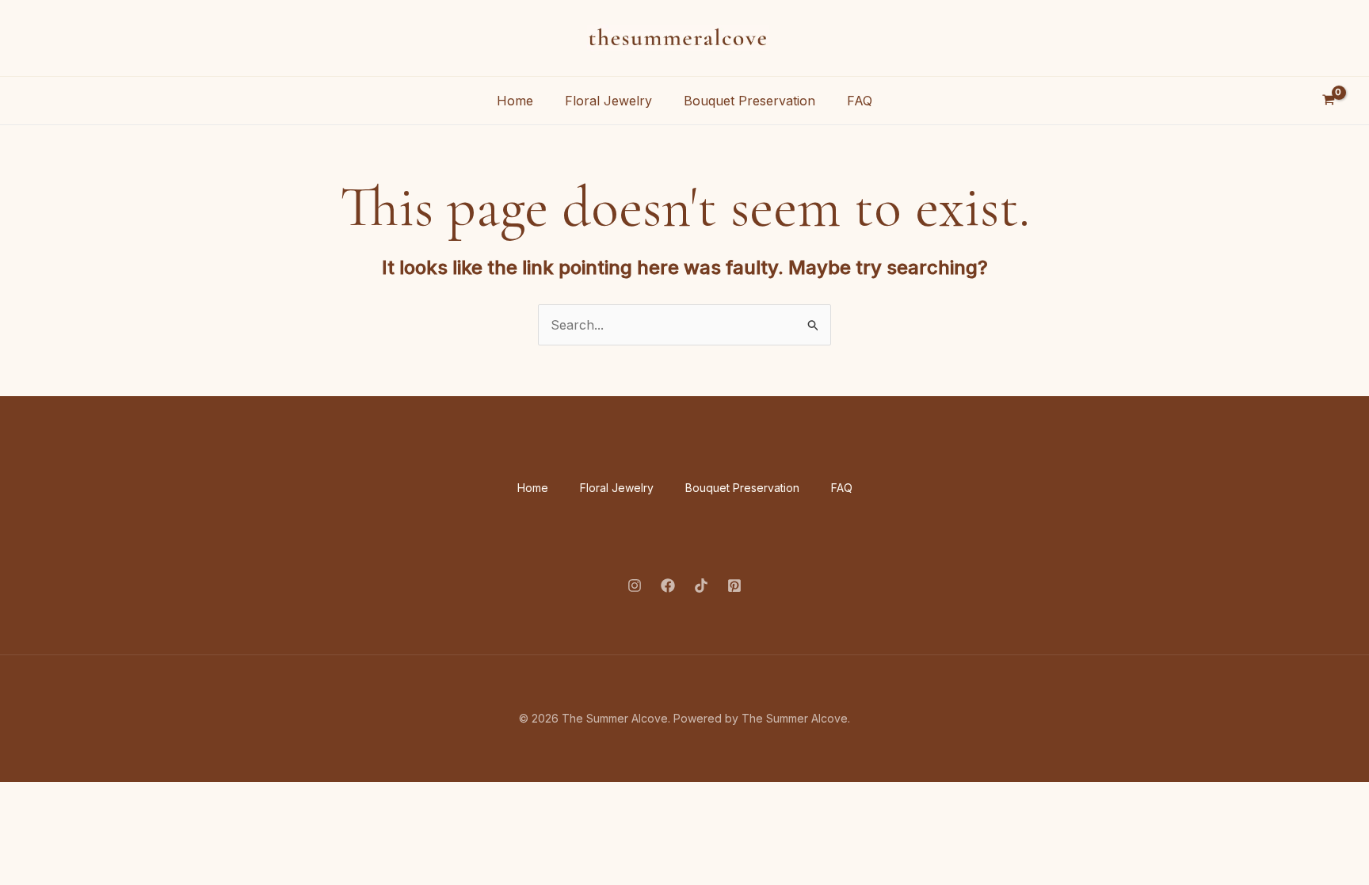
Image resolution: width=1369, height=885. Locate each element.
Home (515, 101)
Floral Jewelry (608, 101)
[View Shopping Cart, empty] (1328, 101)
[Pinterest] (734, 585)
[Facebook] (668, 585)
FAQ (859, 101)
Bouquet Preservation (749, 101)
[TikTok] (701, 585)
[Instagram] (634, 585)
